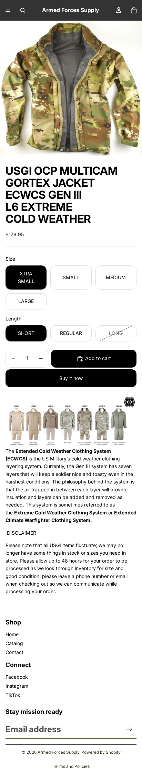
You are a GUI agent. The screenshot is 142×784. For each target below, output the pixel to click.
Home (12, 634)
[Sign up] (129, 729)
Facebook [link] (17, 677)
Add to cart (98, 358)
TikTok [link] (13, 695)
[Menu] (8, 10)
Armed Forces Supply (58, 752)
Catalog (14, 643)
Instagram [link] (17, 686)
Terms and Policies (71, 766)
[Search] (22, 10)
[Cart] (133, 10)
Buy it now (71, 378)
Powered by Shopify (101, 752)
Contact (14, 652)
